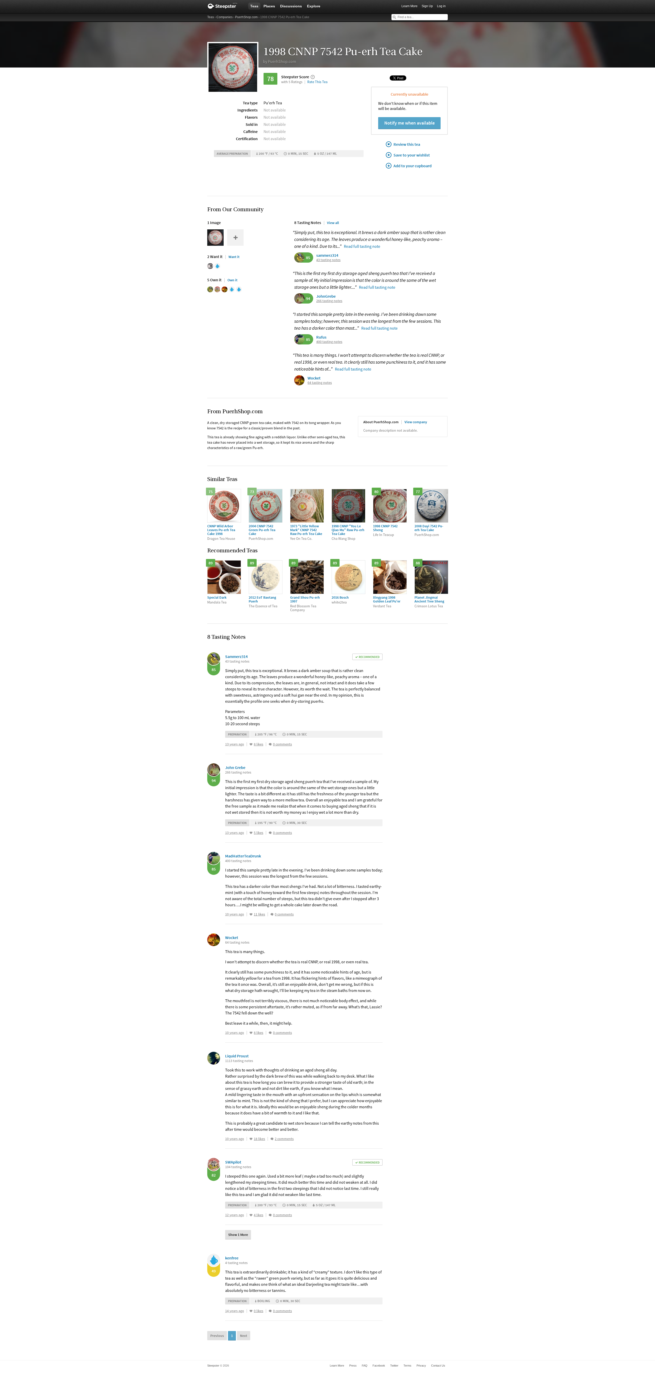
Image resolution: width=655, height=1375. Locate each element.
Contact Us (438, 1365)
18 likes (259, 1139)
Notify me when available (409, 123)
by (279, 61)
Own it (232, 280)
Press (353, 1365)
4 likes (258, 1215)
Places (269, 6)
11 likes (259, 914)
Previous (217, 1335)
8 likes (258, 744)
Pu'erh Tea (273, 102)
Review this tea (407, 144)
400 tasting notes (329, 342)
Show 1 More (238, 1234)
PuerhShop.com (246, 17)
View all (333, 222)
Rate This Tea (317, 82)
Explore (313, 6)
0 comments (282, 744)
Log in (441, 6)
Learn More (409, 6)
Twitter (394, 1365)
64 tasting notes (320, 383)
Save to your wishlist (412, 155)
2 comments (284, 1139)
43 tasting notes (328, 260)
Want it (233, 256)
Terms (407, 1365)
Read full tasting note (362, 246)
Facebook (379, 1365)
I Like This (251, 744)
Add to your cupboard (413, 165)
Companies (224, 17)
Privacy (421, 1365)
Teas (254, 6)
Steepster (225, 6)
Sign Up (427, 6)
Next (243, 1335)
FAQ (364, 1365)
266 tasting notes (329, 301)
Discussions (291, 6)
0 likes (258, 1311)
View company (416, 422)
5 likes (258, 833)
